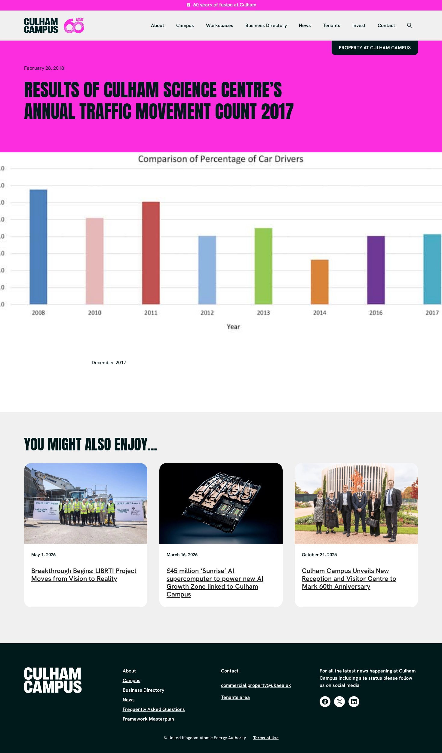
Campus (185, 25)
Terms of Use (266, 737)
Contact (386, 25)
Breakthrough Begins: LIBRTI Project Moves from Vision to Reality (84, 574)
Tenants (331, 25)
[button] (409, 26)
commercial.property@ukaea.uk (256, 685)
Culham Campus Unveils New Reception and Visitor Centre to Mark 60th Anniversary (349, 578)
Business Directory (266, 25)
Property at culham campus (375, 47)
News (305, 25)
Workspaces (219, 25)
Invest (359, 25)
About (157, 25)
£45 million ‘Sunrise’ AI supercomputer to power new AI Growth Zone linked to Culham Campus (215, 582)
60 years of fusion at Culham (224, 5)
